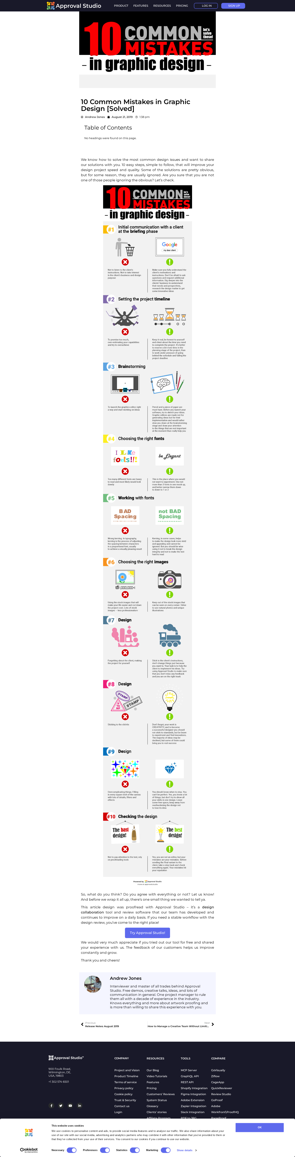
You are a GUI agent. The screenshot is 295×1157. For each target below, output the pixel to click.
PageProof (218, 1118)
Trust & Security (125, 1100)
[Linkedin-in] (79, 1105)
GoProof (217, 1100)
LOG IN (207, 5)
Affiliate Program (159, 1118)
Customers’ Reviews (161, 1094)
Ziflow (215, 1076)
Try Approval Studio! (147, 933)
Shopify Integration (194, 1088)
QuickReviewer (221, 1088)
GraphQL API (190, 1076)
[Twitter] (61, 1105)
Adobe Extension (193, 1100)
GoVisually (218, 1070)
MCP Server (189, 1070)
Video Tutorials (157, 1076)
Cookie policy (123, 1094)
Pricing (182, 5)
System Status (157, 1100)
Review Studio (221, 1094)
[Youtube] (70, 1105)
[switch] (105, 1150)
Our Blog (153, 1070)
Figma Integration (193, 1094)
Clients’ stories (157, 1112)
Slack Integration (193, 1112)
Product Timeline (126, 1076)
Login (118, 1112)
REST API (187, 1082)
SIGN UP (234, 5)
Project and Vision (127, 1070)
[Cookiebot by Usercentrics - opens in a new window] (29, 1150)
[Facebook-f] (51, 1105)
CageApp (217, 1082)
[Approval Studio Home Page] (75, 8)
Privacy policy (123, 1088)
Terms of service (125, 1082)
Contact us (121, 1106)
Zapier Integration (193, 1106)
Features (153, 1082)
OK (260, 1127)
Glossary (152, 1106)
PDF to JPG (188, 1118)
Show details (184, 1150)
